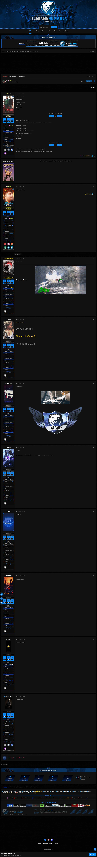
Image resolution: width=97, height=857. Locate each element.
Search (55, 32)
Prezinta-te (16, 82)
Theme (39, 843)
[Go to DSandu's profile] (4, 81)
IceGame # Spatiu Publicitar (48, 37)
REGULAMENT (37, 812)
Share (83, 81)
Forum (36, 809)
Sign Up (54, 27)
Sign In (51, 116)
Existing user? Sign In (44, 27)
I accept (92, 854)
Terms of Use (19, 855)
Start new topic (91, 87)
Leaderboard (36, 32)
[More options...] (93, 94)
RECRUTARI (36, 813)
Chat (59, 32)
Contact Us (51, 843)
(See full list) (34, 787)
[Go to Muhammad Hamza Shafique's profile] (77, 777)
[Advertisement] (48, 64)
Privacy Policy (45, 843)
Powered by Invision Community (48, 849)
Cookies (56, 843)
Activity (42, 32)
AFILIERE (36, 811)
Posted (20, 94)
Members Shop (65, 32)
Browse (30, 32)
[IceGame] (14, 811)
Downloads (49, 32)
